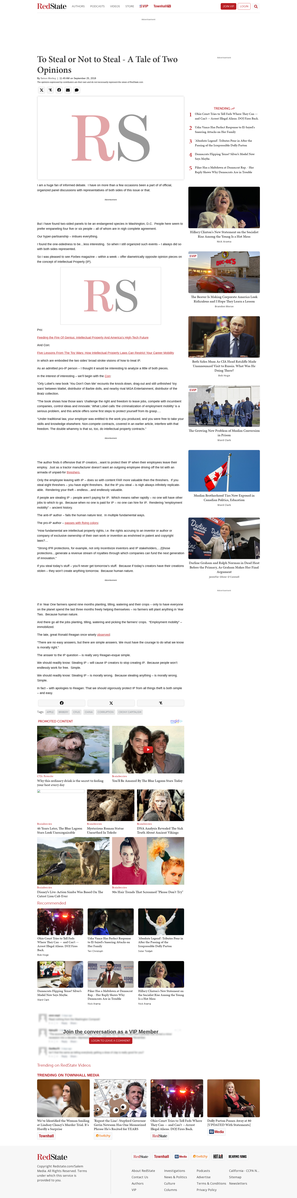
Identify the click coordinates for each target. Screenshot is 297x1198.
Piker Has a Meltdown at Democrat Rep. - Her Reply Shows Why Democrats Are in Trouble (110, 995)
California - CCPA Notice (244, 1171)
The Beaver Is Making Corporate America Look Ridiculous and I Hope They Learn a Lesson (224, 299)
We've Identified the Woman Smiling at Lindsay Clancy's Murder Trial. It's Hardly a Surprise (63, 1124)
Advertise (204, 1177)
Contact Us (140, 1177)
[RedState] (51, 6)
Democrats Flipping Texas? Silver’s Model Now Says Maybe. (59, 993)
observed (103, 634)
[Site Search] (256, 6)
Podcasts (97, 6)
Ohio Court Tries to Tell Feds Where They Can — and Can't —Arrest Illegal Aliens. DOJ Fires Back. (58, 944)
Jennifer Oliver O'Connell (224, 576)
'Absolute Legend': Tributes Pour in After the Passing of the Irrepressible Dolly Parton (160, 942)
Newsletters (238, 1183)
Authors (78, 6)
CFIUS (76, 712)
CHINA (89, 712)
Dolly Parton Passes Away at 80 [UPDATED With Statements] (229, 1122)
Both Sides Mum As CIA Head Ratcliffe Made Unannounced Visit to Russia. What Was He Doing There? (224, 366)
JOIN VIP (228, 6)
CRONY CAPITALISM (130, 712)
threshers (73, 472)
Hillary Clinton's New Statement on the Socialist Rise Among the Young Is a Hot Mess (161, 995)
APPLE (50, 712)
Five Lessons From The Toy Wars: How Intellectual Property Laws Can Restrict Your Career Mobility (105, 353)
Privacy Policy (207, 1190)
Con (107, 376)
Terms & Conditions (211, 1183)
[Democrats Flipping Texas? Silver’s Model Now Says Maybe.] (60, 974)
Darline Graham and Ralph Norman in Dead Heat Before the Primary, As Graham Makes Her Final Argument (224, 567)
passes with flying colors (81, 523)
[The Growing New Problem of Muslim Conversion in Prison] (224, 406)
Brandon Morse (224, 306)
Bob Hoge (43, 955)
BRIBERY (63, 712)
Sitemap (235, 1177)
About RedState (143, 1171)
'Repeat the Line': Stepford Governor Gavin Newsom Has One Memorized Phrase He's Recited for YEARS (120, 1124)
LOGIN (244, 6)
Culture (169, 1183)
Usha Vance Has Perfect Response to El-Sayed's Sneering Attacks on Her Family (109, 942)
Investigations (174, 1171)
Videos (115, 6)
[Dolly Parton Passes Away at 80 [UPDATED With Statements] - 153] (233, 1098)
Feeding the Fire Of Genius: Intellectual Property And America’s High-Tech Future (92, 337)
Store (129, 6)
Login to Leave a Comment (110, 1040)
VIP (134, 1190)
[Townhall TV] (162, 6)
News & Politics (175, 1177)
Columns (170, 1190)
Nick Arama (94, 1003)
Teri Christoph (95, 951)
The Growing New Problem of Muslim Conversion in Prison (224, 432)
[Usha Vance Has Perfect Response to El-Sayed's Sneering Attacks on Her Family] (111, 921)
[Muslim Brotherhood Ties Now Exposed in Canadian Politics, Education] (224, 471)
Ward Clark (43, 1000)
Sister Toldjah (145, 951)
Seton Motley (48, 78)
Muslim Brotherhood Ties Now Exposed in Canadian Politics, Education (224, 497)
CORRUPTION (106, 712)
